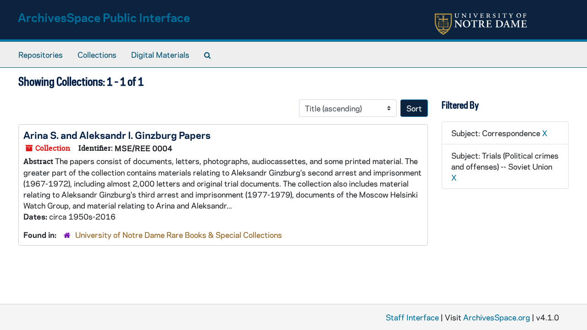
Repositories (40, 55)
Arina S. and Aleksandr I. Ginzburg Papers (116, 134)
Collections (97, 55)
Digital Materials (160, 55)
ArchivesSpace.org (496, 317)
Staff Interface (412, 317)
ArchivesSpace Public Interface (104, 17)
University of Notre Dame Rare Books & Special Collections (178, 235)
